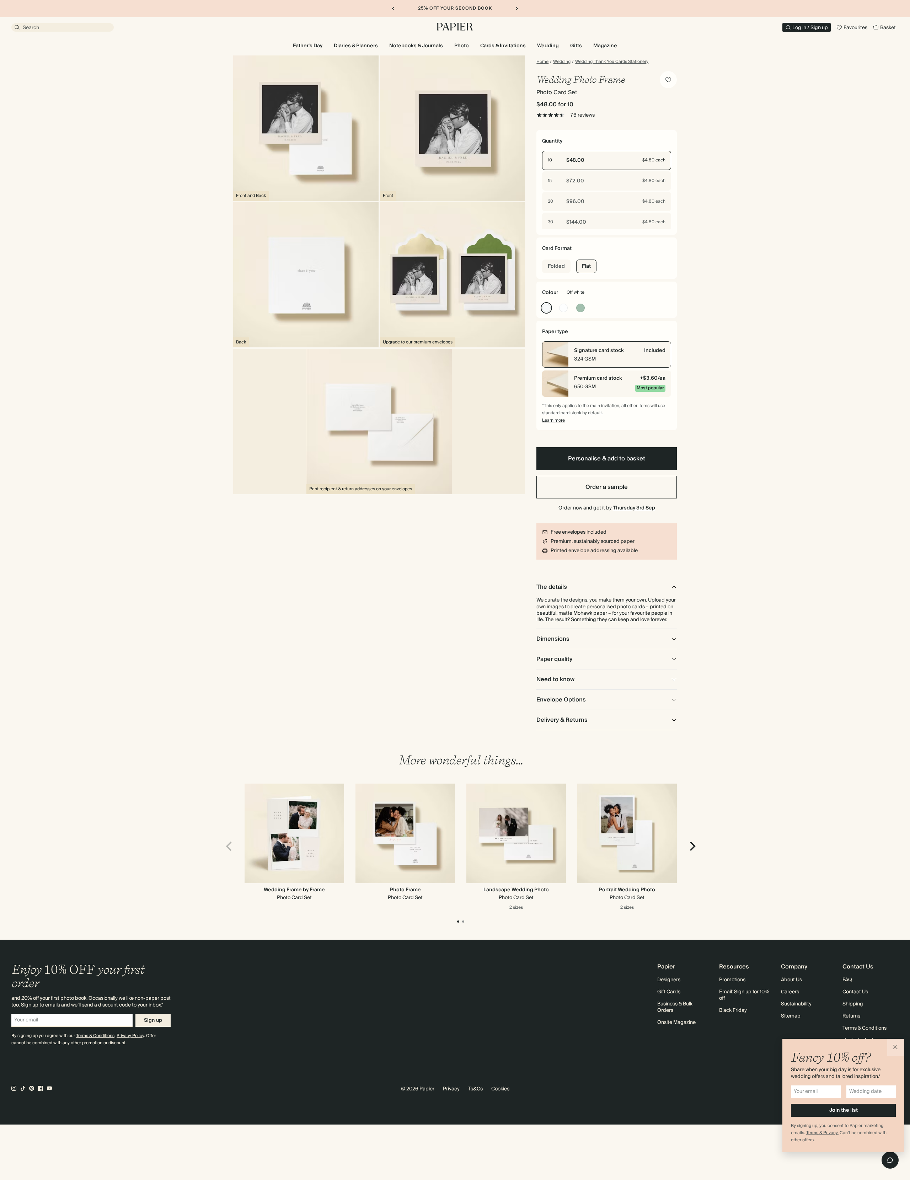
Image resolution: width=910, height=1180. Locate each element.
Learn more (553, 420)
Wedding (562, 61)
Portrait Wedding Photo (627, 890)
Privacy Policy (130, 1036)
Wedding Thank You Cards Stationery (611, 61)
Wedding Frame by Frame (294, 890)
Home (542, 61)
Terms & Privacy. (822, 1133)
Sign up (153, 1020)
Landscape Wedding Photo (516, 890)
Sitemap (791, 1016)
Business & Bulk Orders (674, 1007)
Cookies (500, 1089)
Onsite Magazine (676, 1022)
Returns (851, 1016)
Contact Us (855, 992)
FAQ (847, 980)
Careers (790, 992)
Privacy (451, 1089)
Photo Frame (405, 890)
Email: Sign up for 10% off (744, 995)
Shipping (852, 1004)
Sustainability (796, 1004)
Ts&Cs (475, 1089)
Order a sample (606, 487)
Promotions (732, 980)
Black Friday (733, 1010)
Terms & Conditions (95, 1036)
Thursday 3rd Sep (634, 508)
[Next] (692, 846)
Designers (668, 980)
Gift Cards (668, 992)
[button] (895, 1047)
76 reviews (583, 115)
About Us (791, 980)
